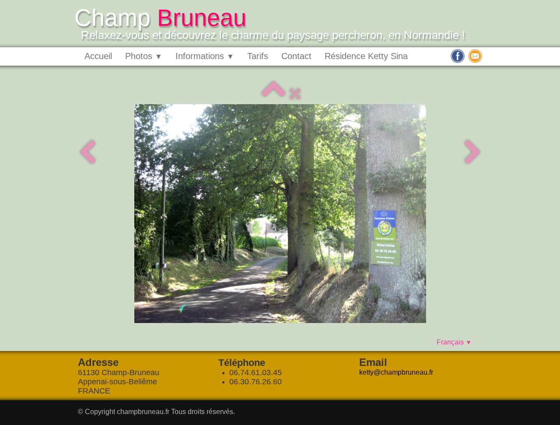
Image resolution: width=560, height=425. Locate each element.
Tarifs (257, 56)
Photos (143, 56)
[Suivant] (472, 153)
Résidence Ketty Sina (366, 56)
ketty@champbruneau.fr (396, 372)
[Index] (273, 93)
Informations (204, 56)
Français (454, 342)
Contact (296, 56)
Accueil (98, 56)
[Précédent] (87, 153)
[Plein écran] (295, 93)
